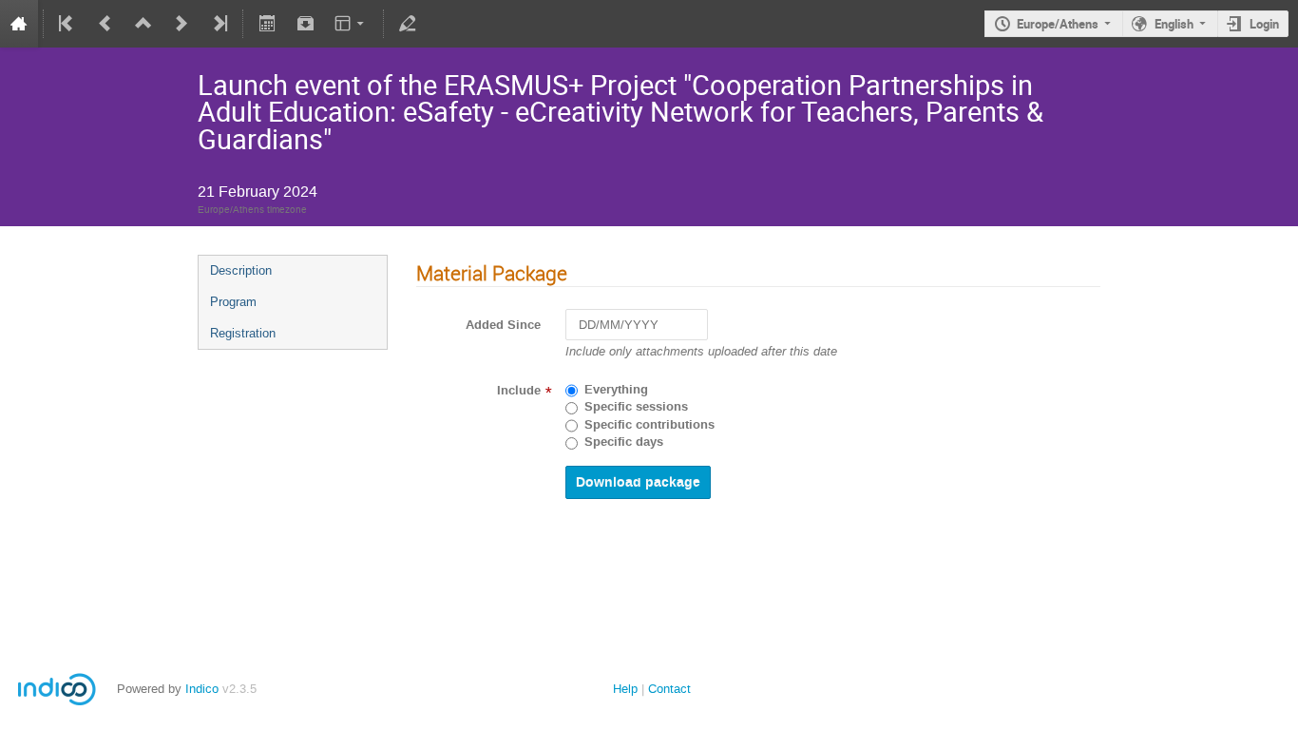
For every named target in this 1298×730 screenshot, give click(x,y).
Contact (669, 689)
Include (519, 390)
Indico (202, 689)
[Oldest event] (67, 24)
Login (1264, 23)
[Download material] (305, 24)
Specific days (623, 442)
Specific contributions (649, 424)
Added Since (503, 325)
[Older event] (105, 24)
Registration (243, 333)
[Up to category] (143, 24)
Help (625, 689)
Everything (616, 389)
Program (233, 302)
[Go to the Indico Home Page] (19, 24)
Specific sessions (636, 406)
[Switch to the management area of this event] (408, 24)
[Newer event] (181, 24)
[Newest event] (219, 24)
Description (241, 270)
